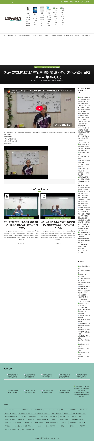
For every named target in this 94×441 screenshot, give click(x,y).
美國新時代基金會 (78, 419)
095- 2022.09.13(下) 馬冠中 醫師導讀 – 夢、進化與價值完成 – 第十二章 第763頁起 (21, 224)
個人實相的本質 (10, 413)
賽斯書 (54, 80)
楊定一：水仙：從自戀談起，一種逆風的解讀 (28, 19)
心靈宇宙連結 (43, 438)
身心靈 (19, 426)
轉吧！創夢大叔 (30, 426)
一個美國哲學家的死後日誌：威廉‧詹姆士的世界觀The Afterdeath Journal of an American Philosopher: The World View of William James (84, 247)
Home (50, 2)
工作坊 (23, 416)
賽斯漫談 (9, 426)
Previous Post (13, 181)
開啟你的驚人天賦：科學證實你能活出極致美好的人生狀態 (84, 187)
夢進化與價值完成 (46, 80)
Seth (47, 410)
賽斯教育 (28, 422)
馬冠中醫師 (59, 80)
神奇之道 (31, 419)
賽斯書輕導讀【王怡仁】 (77, 422)
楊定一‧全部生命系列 (10, 36)
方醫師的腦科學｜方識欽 (71, 36)
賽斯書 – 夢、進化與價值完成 (42, 67)
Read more (21, 243)
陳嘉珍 (47, 36)
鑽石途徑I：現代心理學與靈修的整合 (84, 149)
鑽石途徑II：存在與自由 (83, 157)
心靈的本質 (33, 416)
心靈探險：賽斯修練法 (84, 341)
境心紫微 (67, 413)
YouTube (56, 2)
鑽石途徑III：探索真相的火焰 (83, 166)
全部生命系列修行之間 (42, 413)
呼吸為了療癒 (56, 413)
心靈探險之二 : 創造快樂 (83, 349)
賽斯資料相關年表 (74, 2)
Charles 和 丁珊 (23, 410)
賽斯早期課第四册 (52, 422)
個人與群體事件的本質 (84, 271)
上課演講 (73, 410)
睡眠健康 (21, 419)
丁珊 (63, 410)
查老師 (53, 416)
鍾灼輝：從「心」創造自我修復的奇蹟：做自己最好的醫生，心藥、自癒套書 (84, 203)
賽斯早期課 (39, 422)
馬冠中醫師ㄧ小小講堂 (12, 429)
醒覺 (41, 426)
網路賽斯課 (64, 419)
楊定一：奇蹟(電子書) (56, 20)
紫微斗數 (53, 419)
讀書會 (8, 422)
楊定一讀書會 (76, 416)
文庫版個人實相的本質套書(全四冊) (84, 292)
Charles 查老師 (38, 36)
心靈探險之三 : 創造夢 (83, 357)
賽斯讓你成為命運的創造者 (84, 320)
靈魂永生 (73, 426)
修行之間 (83, 410)
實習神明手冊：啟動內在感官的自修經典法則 (84, 332)
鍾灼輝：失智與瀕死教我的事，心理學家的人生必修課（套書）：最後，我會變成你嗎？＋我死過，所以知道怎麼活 (84, 225)
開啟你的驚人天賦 (52, 426)
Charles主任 (10, 410)
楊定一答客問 (64, 416)
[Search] (88, 18)
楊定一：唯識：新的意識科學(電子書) (49, 19)
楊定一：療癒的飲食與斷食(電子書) (42, 19)
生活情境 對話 (10, 419)
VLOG (55, 410)
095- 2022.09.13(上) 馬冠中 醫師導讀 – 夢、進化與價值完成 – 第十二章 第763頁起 (58, 224)
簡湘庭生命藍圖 (57, 36)
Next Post (67, 181)
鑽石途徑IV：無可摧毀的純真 (83, 174)
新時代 (44, 416)
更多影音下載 (64, 2)
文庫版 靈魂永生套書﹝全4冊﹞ (84, 283)
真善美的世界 (86, 36)
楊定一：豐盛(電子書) (62, 20)
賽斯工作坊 (17, 422)
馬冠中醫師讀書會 (24, 36)
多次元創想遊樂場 (85, 2)
